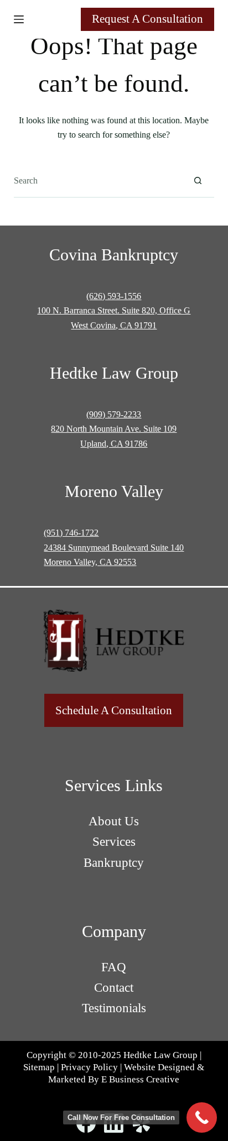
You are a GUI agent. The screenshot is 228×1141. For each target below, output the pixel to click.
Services (114, 842)
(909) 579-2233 (113, 414)
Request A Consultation (147, 18)
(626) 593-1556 (113, 296)
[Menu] (19, 19)
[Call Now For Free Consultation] (201, 1117)
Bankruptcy (114, 863)
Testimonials (114, 1008)
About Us (114, 821)
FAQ (113, 967)
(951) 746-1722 (71, 532)
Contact (113, 988)
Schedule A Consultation (113, 710)
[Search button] (197, 180)
